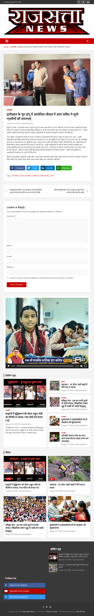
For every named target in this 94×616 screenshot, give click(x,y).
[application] (47, 333)
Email (9, 256)
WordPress (80, 611)
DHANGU (35, 176)
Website (10, 267)
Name (10, 246)
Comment (11, 216)
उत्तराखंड (9, 110)
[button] (47, 333)
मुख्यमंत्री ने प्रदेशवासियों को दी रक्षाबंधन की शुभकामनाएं (74, 421)
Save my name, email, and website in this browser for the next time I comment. (42, 278)
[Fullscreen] (85, 366)
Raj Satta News (27, 123)
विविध (8, 452)
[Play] (8, 366)
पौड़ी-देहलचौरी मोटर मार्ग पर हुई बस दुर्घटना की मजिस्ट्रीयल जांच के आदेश (69, 191)
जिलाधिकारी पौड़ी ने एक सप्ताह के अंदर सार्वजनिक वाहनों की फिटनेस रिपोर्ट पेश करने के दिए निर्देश (26, 191)
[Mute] (81, 366)
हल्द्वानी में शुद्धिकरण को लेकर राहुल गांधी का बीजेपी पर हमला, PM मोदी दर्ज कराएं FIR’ (24, 417)
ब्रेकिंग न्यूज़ (10, 375)
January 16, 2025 (13, 123)
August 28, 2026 (67, 409)
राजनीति (8, 410)
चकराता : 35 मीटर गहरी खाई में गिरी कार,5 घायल (74, 386)
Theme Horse (51, 611)
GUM (52, 176)
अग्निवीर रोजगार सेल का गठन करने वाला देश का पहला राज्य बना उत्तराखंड (74, 438)
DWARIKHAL (44, 176)
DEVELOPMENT (26, 176)
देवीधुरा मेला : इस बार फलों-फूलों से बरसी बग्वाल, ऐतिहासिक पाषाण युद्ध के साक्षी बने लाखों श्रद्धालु (74, 403)
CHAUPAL (15, 176)
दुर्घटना (63, 382)
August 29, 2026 (12, 424)
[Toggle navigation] (7, 41)
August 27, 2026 (67, 425)
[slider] (45, 366)
